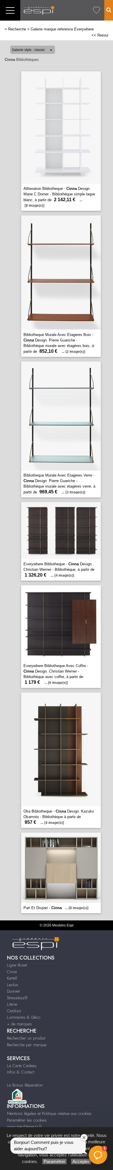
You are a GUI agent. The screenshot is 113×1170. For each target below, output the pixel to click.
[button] (98, 1155)
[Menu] (10, 10)
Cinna (12, 972)
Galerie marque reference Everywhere (62, 29)
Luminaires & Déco (23, 1017)
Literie (12, 1004)
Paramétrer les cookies (27, 1120)
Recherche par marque (26, 1045)
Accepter (81, 1161)
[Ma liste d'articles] (96, 10)
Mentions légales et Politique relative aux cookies (49, 1113)
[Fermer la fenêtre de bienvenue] (84, 1137)
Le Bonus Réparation (25, 1085)
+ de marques (19, 1024)
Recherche (17, 29)
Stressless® (17, 998)
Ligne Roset (17, 965)
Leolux (12, 985)
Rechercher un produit (26, 1038)
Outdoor (14, 1011)
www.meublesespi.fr (24, 1126)
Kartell (12, 978)
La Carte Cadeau (22, 1065)
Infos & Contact (20, 1072)
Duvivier (13, 991)
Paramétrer (54, 1161)
